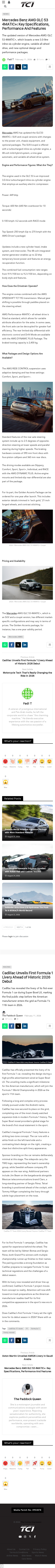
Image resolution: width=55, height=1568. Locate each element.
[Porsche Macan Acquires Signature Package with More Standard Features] (27, 823)
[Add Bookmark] (50, 67)
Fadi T (10, 59)
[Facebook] (35, 1537)
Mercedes (7, 133)
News (6, 14)
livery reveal (9, 1332)
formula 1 (35, 1329)
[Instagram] (25, 1537)
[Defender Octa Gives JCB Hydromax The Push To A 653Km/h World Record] (27, 901)
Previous (9, 927)
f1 (27, 1329)
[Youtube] (20, 1537)
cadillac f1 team (16, 1329)
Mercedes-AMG (16, 637)
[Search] (5, 6)
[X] (30, 1537)
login (10, 937)
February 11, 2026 (23, 60)
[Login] (9, 2)
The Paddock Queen (12, 1016)
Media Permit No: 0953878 (27, 1510)
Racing (6, 967)
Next (19, 927)
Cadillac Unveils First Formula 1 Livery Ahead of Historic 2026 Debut (27, 977)
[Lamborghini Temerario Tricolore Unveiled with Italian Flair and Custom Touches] (27, 862)
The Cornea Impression (31, 1522)
